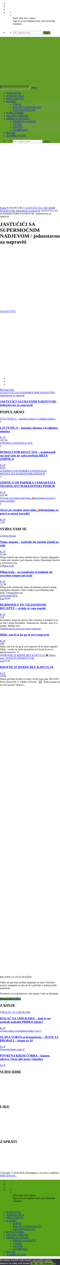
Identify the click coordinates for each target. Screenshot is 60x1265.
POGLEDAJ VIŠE (10, 999)
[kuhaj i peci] (30, 68)
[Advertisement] (30, 175)
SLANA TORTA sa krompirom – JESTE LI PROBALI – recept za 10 (29, 1038)
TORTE (17, 104)
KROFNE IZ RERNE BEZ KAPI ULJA (26, 667)
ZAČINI (17, 124)
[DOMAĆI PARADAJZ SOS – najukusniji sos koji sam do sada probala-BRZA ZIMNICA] (16, 443)
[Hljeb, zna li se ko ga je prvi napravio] (20, 628)
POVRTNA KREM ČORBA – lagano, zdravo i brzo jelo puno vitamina (25, 1057)
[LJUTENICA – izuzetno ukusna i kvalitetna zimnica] (28, 418)
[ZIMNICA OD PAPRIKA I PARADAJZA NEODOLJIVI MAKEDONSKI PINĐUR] (30, 473)
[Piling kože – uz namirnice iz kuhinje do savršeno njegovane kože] (7, 565)
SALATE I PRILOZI (17, 115)
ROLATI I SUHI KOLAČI (27, 107)
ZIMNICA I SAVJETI (17, 118)
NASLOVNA (13, 93)
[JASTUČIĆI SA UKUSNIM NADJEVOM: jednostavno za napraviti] (30, 395)
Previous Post (7, 389)
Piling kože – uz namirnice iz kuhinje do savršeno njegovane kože (26, 573)
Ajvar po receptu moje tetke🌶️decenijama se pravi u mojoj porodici (29, 511)
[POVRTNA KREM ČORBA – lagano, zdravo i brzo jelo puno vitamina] (12, 1049)
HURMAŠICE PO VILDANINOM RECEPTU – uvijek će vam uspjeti (23, 606)
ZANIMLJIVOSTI (16, 135)
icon (2, 598)
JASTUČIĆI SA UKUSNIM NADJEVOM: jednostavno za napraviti (27, 209)
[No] (54, 1264)
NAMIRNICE (20, 130)
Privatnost (47, 1263)
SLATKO (11, 101)
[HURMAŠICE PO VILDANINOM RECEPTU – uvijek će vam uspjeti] (9, 595)
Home (3, 208)
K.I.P (2, 437)
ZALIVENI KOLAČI (24, 110)
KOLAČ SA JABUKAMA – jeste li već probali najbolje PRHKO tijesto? (25, 1020)
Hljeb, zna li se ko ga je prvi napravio (24, 634)
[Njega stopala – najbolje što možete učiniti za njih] (8, 535)
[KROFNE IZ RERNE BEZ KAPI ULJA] (30, 658)
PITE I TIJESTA (15, 98)
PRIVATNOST (8, 1175)
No (39, 1263)
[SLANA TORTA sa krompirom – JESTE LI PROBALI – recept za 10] (21, 1031)
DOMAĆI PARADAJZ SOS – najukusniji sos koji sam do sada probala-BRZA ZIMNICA (28, 455)
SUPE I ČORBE (15, 113)
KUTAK (11, 133)
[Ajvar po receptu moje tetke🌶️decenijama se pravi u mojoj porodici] (30, 501)
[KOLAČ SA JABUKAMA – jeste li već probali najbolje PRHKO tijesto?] (15, 1012)
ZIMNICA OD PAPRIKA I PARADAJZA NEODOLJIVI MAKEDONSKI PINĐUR (27, 484)
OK (33, 1263)
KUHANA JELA (15, 95)
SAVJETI (18, 127)
